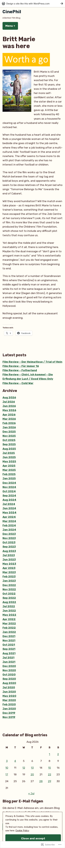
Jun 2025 (9, 457)
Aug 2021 (9, 653)
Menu (11, 25)
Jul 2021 (8, 657)
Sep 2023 (9, 546)
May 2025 (9, 461)
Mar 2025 (9, 469)
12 (23, 767)
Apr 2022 (9, 619)
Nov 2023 (9, 538)
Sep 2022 (9, 597)
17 (6, 774)
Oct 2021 (9, 644)
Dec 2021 (9, 636)
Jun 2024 (9, 508)
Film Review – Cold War (18, 383)
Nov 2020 (9, 670)
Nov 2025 (9, 435)
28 (41, 781)
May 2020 (9, 695)
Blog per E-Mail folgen (23, 801)
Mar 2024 (9, 521)
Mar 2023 (9, 572)
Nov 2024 (9, 487)
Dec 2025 (9, 431)
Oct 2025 (9, 440)
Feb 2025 (9, 474)
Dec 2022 (9, 585)
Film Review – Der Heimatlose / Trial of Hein (32, 361)
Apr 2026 (9, 414)
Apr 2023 (9, 568)
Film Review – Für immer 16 (21, 366)
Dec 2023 (9, 533)
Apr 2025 (9, 465)
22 (49, 774)
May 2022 (9, 614)
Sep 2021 (9, 648)
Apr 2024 (9, 516)
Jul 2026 (9, 401)
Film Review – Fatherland (20, 370)
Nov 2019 (9, 717)
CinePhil (12, 11)
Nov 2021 (9, 640)
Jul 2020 (9, 687)
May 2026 (9, 410)
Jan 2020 (9, 708)
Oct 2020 (9, 674)
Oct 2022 (9, 593)
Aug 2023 (9, 551)
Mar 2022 (9, 623)
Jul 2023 (9, 555)
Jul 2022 (9, 606)
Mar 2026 (9, 418)
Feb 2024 (9, 525)
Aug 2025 (9, 448)
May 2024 (9, 512)
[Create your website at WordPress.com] (32, 3)
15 (49, 767)
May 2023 (9, 563)
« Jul (31, 793)
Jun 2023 (9, 559)
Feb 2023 (9, 576)
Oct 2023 (9, 542)
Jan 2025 (9, 478)
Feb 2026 (9, 423)
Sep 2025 (9, 444)
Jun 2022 (9, 610)
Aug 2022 (9, 602)
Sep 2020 (9, 678)
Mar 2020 (9, 700)
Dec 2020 (9, 666)
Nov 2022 (9, 589)
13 (32, 767)
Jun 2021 (9, 661)
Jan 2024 (9, 529)
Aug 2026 (9, 397)
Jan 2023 (9, 580)
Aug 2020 (9, 683)
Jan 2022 (9, 631)
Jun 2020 (9, 691)
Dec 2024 (9, 482)
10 (6, 767)
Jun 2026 (9, 405)
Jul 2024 (9, 504)
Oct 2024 (9, 491)
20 (32, 774)
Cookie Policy (22, 830)
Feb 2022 (9, 627)
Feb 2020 (9, 704)
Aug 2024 (9, 499)
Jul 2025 (9, 452)
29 (49, 781)
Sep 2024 (9, 495)
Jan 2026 (9, 427)
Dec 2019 (9, 712)
